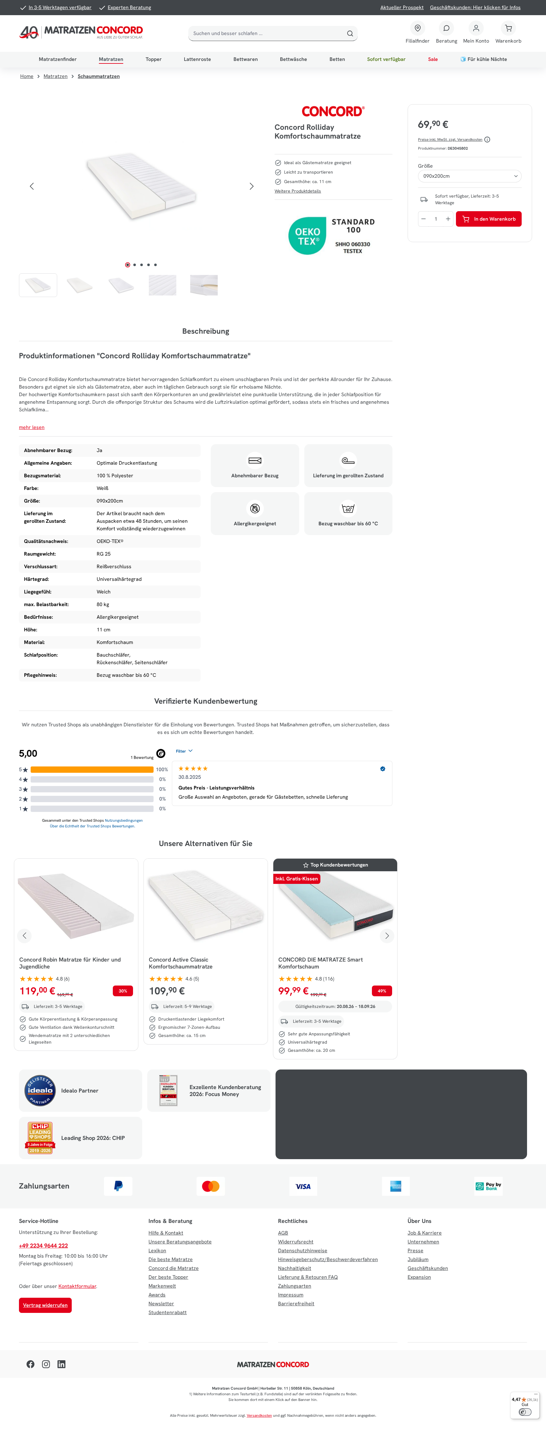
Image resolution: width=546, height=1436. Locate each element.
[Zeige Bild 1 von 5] (127, 265)
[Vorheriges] (31, 186)
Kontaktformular (77, 1286)
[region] (142, 200)
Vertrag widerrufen (45, 1305)
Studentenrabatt (168, 1312)
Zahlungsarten (294, 1286)
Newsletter (161, 1303)
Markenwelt (162, 1286)
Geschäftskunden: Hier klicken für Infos (475, 7)
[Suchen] (350, 33)
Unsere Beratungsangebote (180, 1241)
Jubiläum (418, 1259)
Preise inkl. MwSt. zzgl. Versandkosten (450, 139)
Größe (425, 166)
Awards (157, 1294)
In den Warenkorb (495, 219)
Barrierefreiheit (296, 1303)
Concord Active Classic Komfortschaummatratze (181, 963)
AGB (283, 1233)
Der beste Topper (168, 1277)
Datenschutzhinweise (302, 1250)
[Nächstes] (251, 186)
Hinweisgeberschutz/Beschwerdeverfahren (328, 1259)
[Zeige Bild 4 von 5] (148, 265)
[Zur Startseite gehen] (82, 33)
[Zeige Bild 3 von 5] (141, 265)
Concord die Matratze (174, 1268)
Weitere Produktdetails (298, 191)
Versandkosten (259, 1415)
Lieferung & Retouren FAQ (308, 1277)
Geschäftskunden (428, 1268)
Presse (415, 1250)
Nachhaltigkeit (294, 1268)
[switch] (525, 1412)
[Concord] (333, 110)
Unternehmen (423, 1241)
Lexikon (157, 1250)
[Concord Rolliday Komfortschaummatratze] (141, 186)
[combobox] (265, 33)
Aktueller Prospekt (402, 7)
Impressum (290, 1294)
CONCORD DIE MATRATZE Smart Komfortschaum (320, 963)
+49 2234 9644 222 (43, 1245)
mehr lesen (32, 427)
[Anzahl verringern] (423, 219)
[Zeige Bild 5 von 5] (155, 265)
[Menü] (536, 1395)
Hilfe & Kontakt (166, 1233)
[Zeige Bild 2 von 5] (134, 265)
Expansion (419, 1277)
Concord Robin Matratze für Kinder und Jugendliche (70, 963)
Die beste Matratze (171, 1259)
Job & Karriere (425, 1233)
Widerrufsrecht (295, 1241)
